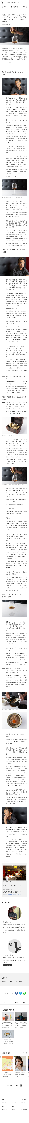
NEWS (3, 1106)
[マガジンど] (2, 3)
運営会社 (13, 1109)
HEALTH (14, 1106)
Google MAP (8, 881)
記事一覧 (8, 965)
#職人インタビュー (5, 981)
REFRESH (23, 1099)
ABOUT (4, 1102)
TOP (3, 1099)
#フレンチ (12, 981)
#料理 (17, 981)
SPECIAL (23, 1102)
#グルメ (20, 981)
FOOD (13, 1099)
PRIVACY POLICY (5, 1109)
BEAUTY (14, 1102)
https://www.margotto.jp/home (13, 894)
